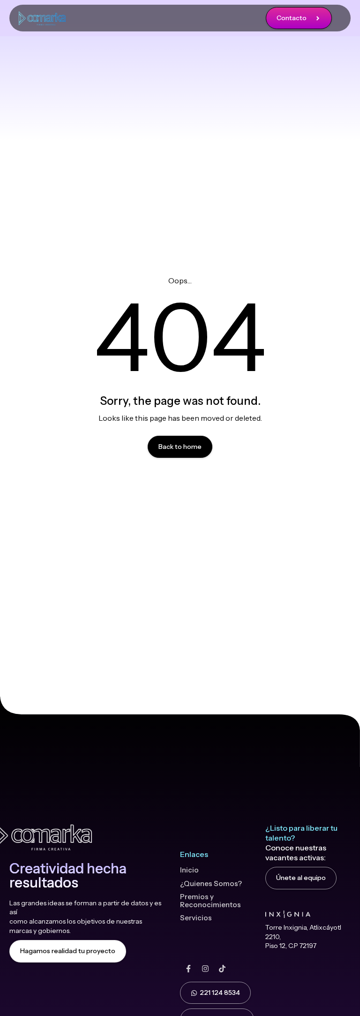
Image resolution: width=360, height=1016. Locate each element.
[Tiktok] (222, 968)
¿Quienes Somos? (211, 883)
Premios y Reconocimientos (210, 900)
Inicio (189, 869)
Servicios (196, 917)
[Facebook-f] (188, 968)
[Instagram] (205, 968)
